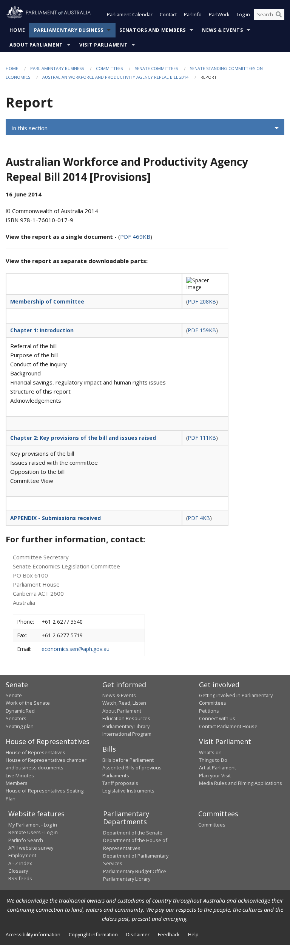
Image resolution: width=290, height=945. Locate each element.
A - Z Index (20, 863)
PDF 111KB (202, 437)
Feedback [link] (169, 934)
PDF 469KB (135, 236)
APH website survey (30, 847)
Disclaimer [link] (138, 934)
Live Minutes (20, 775)
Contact (168, 14)
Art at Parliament (217, 767)
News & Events (222, 30)
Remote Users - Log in (33, 832)
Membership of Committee (47, 301)
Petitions (209, 710)
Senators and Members (152, 30)
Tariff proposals (120, 783)
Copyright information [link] (93, 934)
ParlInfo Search (25, 840)
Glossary (18, 870)
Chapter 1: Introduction (42, 330)
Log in (243, 14)
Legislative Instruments (128, 790)
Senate (14, 695)
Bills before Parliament (128, 760)
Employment (22, 855)
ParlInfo (193, 14)
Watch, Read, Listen (124, 702)
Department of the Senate (132, 832)
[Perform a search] (278, 14)
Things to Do (213, 760)
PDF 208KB (202, 301)
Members (17, 783)
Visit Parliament (103, 45)
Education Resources (126, 718)
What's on (210, 752)
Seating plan (20, 726)
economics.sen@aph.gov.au (76, 648)
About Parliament (36, 45)
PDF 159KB (202, 330)
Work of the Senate (28, 702)
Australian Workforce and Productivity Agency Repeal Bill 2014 (115, 77)
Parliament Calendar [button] (130, 14)
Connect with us (217, 718)
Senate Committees (156, 68)
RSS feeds (20, 878)
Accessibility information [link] (33, 934)
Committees (109, 68)
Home (17, 30)
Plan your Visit (215, 775)
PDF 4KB (199, 518)
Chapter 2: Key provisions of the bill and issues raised (83, 437)
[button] (145, 128)
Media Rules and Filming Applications (240, 783)
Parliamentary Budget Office (134, 871)
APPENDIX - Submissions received (55, 518)
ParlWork (219, 14)
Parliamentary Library (126, 726)
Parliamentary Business (68, 30)
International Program (126, 733)
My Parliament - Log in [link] (32, 824)
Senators (16, 718)
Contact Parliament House (228, 726)
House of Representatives (35, 752)
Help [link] (193, 934)
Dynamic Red (20, 710)
